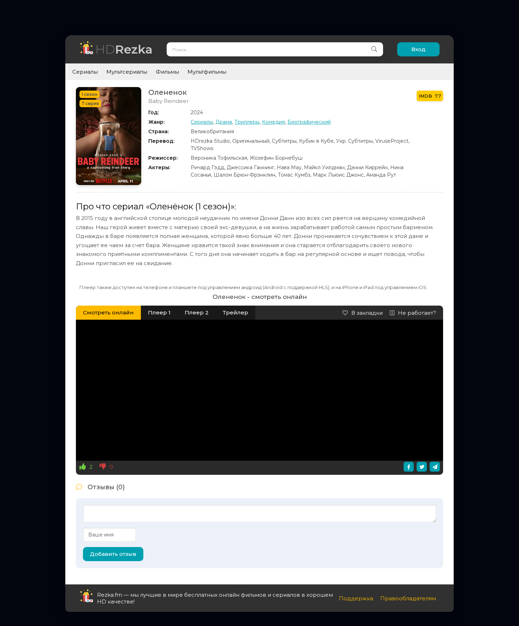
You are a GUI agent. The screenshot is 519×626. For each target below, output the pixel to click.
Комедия (273, 122)
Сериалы (85, 71)
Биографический (309, 122)
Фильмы (167, 71)
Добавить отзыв (113, 554)
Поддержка (356, 598)
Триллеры (247, 122)
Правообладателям (408, 598)
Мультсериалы (126, 71)
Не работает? (417, 312)
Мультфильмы (206, 71)
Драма (223, 122)
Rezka (124, 49)
